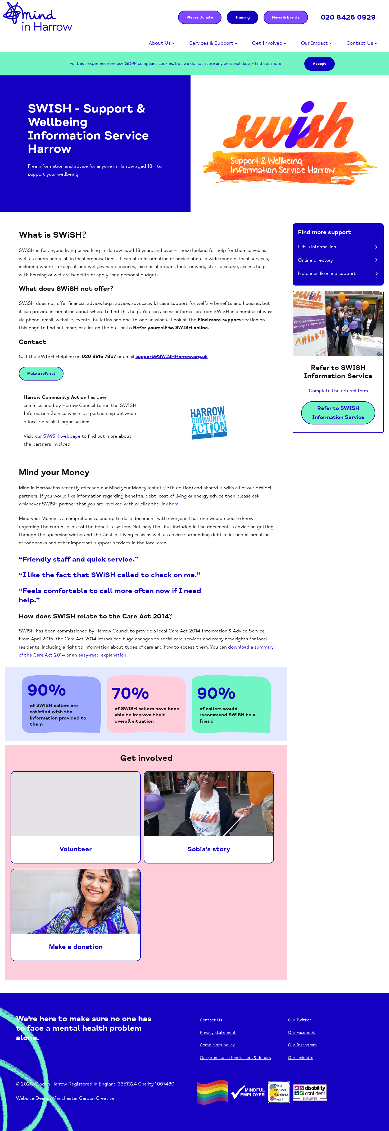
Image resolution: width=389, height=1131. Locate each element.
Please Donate (200, 17)
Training (242, 17)
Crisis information (317, 247)
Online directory (315, 260)
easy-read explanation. (102, 655)
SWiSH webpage (61, 436)
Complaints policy (217, 1045)
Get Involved (267, 43)
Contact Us (359, 43)
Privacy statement (218, 1032)
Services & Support (211, 43)
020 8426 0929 (348, 17)
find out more (268, 63)
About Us (160, 43)
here (174, 504)
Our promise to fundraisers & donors (235, 1057)
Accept (319, 63)
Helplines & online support (327, 273)
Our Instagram (302, 1045)
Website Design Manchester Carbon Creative (65, 1098)
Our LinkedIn (300, 1057)
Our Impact (314, 43)
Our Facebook (301, 1032)
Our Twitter (299, 1020)
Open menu (173, 43)
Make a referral (41, 373)
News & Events (286, 17)
